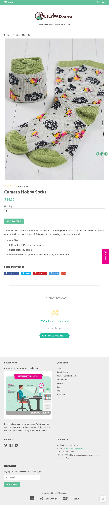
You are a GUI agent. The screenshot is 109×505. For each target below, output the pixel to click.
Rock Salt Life (62, 372)
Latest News (10, 362)
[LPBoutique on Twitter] (5, 446)
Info (58, 391)
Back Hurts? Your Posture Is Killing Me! (21, 368)
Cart (102, 2)
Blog (58, 387)
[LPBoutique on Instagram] (16, 446)
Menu (10, 2)
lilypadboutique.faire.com (76, 448)
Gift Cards (61, 394)
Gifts (59, 368)
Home (6, 35)
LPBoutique (61, 493)
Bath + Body (62, 379)
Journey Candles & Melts (67, 376)
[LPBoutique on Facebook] (11, 446)
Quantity (8, 206)
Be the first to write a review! (54, 335)
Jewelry (60, 383)
